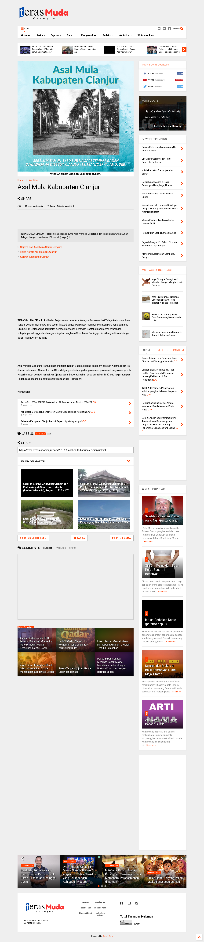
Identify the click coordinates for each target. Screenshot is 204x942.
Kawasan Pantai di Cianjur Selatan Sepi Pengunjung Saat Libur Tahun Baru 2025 (104, 520)
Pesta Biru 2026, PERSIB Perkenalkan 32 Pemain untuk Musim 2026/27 (43, 49)
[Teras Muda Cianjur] (44, 21)
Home (26, 35)
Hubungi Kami (85, 913)
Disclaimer (100, 902)
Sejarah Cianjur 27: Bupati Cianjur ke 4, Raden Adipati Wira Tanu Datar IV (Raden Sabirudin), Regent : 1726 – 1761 (47, 487)
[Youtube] (159, 28)
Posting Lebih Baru (33, 538)
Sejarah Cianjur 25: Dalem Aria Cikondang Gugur (41, 520)
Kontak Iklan (147, 35)
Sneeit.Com (108, 936)
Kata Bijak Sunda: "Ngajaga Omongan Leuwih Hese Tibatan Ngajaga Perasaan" (165, 300)
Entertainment (27, 865)
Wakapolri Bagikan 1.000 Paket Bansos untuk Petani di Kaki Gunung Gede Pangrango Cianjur (170, 47)
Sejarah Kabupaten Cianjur (34, 256)
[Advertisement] (128, 13)
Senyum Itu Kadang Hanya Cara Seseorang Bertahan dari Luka (167, 317)
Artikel (126, 35)
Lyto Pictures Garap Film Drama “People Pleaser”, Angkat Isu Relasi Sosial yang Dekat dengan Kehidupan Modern (78, 874)
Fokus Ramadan (25, 627)
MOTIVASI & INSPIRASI (157, 270)
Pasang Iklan (85, 908)
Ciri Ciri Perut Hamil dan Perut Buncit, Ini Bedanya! (162, 570)
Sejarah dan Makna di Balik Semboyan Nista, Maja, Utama (160, 670)
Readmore (148, 541)
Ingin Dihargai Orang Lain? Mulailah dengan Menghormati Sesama (167, 282)
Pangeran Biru (88, 35)
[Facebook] (169, 28)
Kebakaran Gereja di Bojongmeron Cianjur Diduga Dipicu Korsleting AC (85, 47)
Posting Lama (121, 538)
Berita (39, 35)
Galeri (70, 35)
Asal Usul (33, 180)
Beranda (79, 538)
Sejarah (55, 35)
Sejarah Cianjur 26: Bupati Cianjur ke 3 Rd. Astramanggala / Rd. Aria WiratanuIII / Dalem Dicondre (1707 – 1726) (104, 487)
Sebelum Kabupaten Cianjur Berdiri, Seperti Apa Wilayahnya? (126, 49)
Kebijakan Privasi (100, 914)
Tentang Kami (100, 908)
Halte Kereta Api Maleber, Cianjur (38, 251)
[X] (164, 28)
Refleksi (107, 35)
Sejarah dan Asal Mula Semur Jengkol (41, 247)
